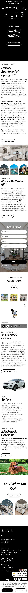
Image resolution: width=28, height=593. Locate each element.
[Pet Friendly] (23, 172)
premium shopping (17, 353)
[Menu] (3, 8)
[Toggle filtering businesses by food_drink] (3, 326)
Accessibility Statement (7, 567)
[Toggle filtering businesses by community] (15, 326)
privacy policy (13, 251)
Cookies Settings (21, 590)
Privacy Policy (5, 565)
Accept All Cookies (7, 590)
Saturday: (3, 552)
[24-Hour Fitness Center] (4, 170)
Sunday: (3, 555)
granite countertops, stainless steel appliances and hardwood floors (12, 117)
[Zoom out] (25, 307)
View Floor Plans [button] (14, 42)
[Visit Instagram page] (16, 287)
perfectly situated (10, 342)
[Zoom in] (25, 304)
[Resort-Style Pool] (14, 172)
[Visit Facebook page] (12, 287)
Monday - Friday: (5, 550)
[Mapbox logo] (5, 323)
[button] (21, 8)
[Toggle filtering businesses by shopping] (11, 326)
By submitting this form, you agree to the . (14, 250)
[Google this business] (12, 560)
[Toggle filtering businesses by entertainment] (7, 326)
